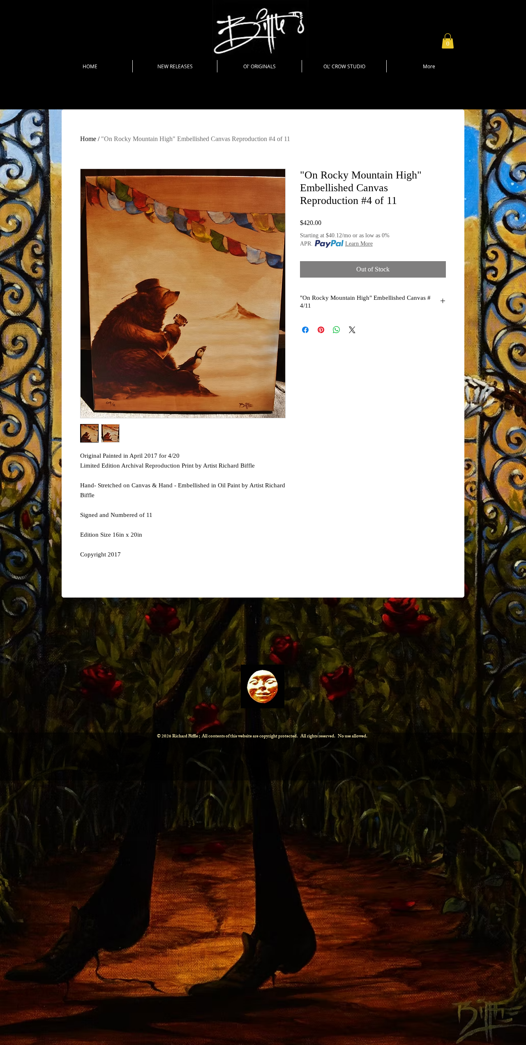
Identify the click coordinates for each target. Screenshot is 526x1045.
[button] (447, 41)
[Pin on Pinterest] (321, 330)
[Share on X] (352, 330)
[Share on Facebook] (305, 330)
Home (88, 138)
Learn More (359, 244)
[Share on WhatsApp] (336, 330)
